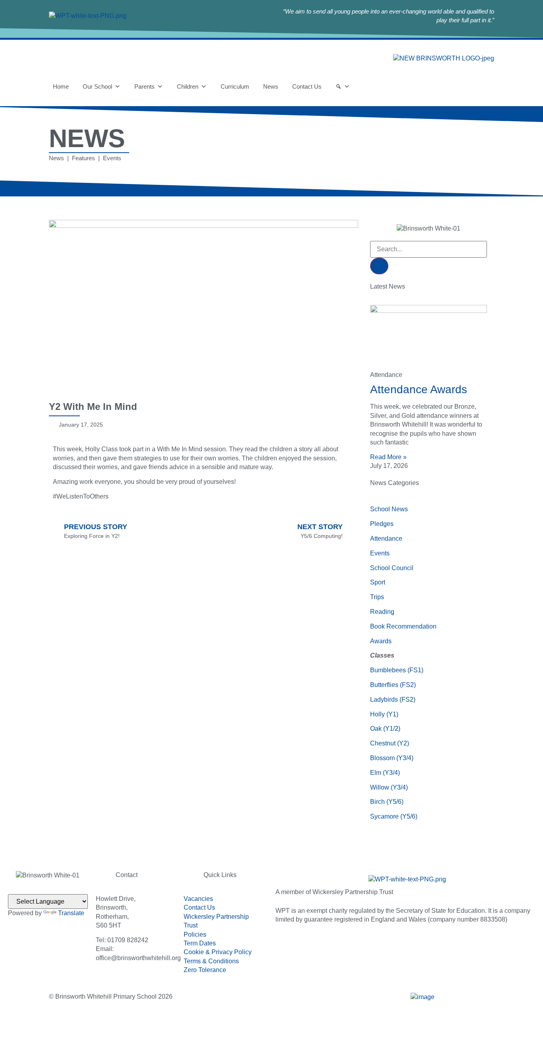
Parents (144, 86)
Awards (381, 641)
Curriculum (235, 86)
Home (61, 86)
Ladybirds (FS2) (392, 699)
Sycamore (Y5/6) (393, 816)
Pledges (382, 523)
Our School (97, 86)
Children (187, 86)
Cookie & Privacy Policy (218, 952)
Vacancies (198, 898)
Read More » (388, 457)
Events (380, 553)
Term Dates (200, 943)
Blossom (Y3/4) (391, 758)
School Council (391, 568)
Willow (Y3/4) (389, 787)
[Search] (343, 87)
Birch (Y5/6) (386, 801)
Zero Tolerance (205, 969)
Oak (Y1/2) (385, 728)
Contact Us (307, 86)
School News (389, 509)
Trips (377, 597)
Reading (382, 611)
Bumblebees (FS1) (396, 670)
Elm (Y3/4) (385, 772)
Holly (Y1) (384, 714)
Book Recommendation (403, 626)
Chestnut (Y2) (389, 743)
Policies (195, 934)
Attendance (386, 538)
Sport (377, 582)
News (270, 86)
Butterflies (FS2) (393, 684)
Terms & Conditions (211, 961)
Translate (71, 913)
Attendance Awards (418, 389)
